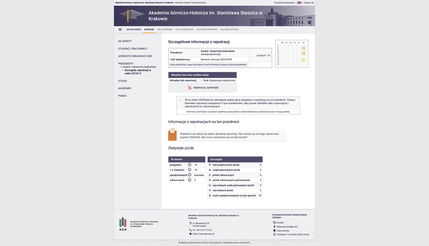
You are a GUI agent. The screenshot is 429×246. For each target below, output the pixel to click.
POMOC (122, 95)
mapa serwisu (283, 231)
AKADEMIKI (124, 88)
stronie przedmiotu (238, 65)
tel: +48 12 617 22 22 (202, 230)
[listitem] (134, 29)
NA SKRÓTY (125, 41)
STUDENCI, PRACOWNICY (132, 48)
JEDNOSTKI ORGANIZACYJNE (135, 56)
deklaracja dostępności (287, 227)
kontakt (280, 223)
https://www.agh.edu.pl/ (204, 234)
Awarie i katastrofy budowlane (139, 66)
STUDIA (122, 80)
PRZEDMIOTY (125, 63)
